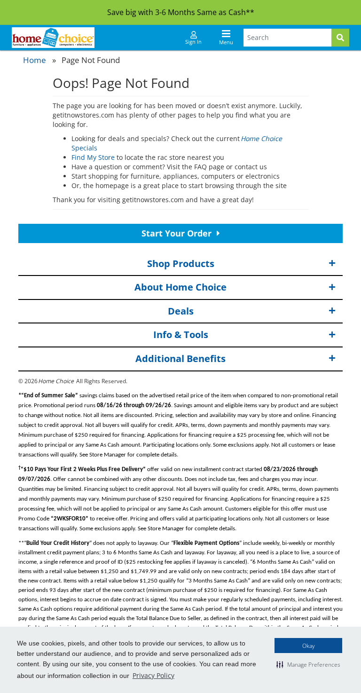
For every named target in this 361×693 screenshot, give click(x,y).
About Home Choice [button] (180, 287)
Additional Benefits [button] (180, 358)
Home (34, 60)
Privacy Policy (153, 675)
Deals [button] (181, 311)
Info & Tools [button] (180, 334)
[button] (308, 664)
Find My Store (93, 157)
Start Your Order (177, 233)
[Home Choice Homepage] (53, 37)
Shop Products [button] (180, 263)
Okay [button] (308, 646)
